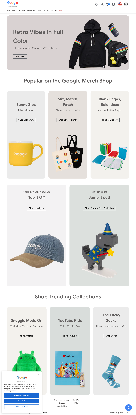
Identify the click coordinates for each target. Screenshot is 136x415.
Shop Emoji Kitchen (68, 120)
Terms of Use (124, 413)
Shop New (20, 56)
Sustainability (62, 406)
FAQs (76, 403)
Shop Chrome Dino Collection (99, 208)
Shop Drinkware (26, 120)
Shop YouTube (70, 336)
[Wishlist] (97, 4)
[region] (22, 392)
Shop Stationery (110, 120)
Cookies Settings (21, 407)
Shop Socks (111, 336)
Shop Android (26, 336)
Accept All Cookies (21, 395)
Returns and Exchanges (62, 400)
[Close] (39, 374)
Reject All (21, 401)
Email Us (76, 400)
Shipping (62, 403)
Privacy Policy (114, 413)
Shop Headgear (36, 208)
